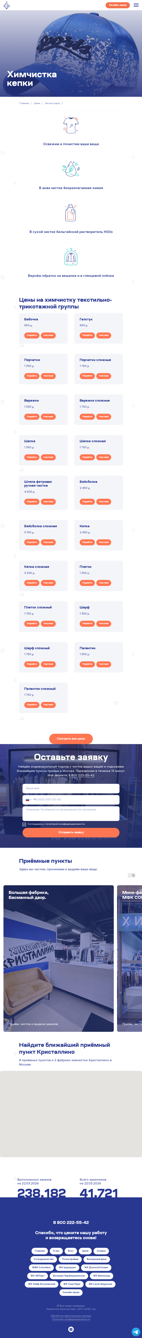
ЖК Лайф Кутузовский (41, 1284)
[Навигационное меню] (136, 5)
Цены (37, 103)
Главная (24, 103)
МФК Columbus (41, 1267)
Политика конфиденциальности (71, 1319)
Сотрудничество (44, 1259)
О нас (56, 1251)
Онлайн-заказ (71, 1292)
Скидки (101, 1251)
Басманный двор (97, 1259)
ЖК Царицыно (67, 1267)
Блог (71, 1251)
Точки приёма (70, 1259)
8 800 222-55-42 (81, 775)
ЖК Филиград (101, 1276)
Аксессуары (52, 103)
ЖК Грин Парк (71, 1284)
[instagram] (71, 1329)
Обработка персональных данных (71, 1316)
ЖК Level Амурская (100, 1284)
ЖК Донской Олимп (96, 1267)
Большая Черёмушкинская (69, 1276)
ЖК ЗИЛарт (37, 1276)
